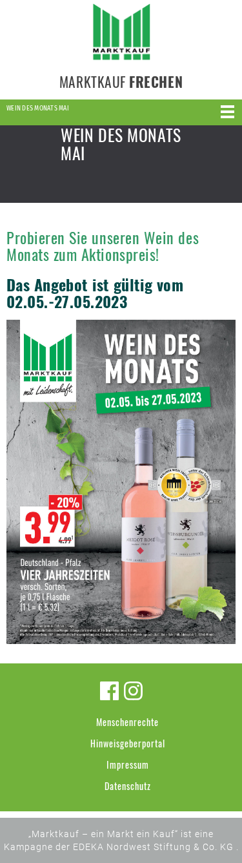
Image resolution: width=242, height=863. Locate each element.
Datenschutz (128, 786)
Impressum (127, 764)
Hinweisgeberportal (127, 743)
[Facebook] (109, 691)
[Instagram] (133, 691)
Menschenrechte (127, 722)
